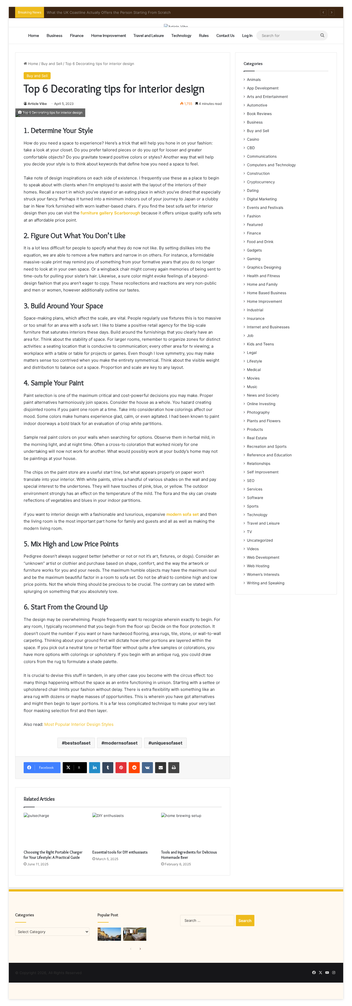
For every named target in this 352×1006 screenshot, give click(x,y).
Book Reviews (259, 113)
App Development (263, 88)
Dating (252, 190)
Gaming (253, 259)
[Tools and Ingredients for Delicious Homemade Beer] (191, 830)
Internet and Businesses (268, 327)
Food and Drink (260, 241)
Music (252, 387)
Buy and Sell (51, 63)
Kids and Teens (260, 344)
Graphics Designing (264, 267)
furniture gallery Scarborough (110, 213)
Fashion (254, 216)
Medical (254, 369)
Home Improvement (108, 35)
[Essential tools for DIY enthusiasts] (122, 830)
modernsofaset (121, 743)
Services (254, 489)
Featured (255, 224)
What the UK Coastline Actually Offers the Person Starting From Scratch (109, 12)
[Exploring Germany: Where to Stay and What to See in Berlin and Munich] (109, 934)
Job (250, 335)
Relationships (258, 463)
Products (255, 429)
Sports (252, 506)
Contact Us (225, 35)
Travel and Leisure (149, 35)
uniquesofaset (166, 743)
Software (255, 497)
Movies (253, 378)
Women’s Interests (263, 574)
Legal (252, 352)
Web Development (263, 557)
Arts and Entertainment (267, 96)
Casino (253, 139)
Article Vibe (37, 104)
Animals (254, 79)
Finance (77, 35)
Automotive (257, 105)
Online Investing (261, 404)
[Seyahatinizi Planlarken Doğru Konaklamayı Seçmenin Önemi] (135, 934)
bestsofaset (77, 743)
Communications (262, 156)
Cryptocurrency (261, 182)
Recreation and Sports (267, 446)
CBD (251, 148)
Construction (258, 173)
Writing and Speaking (265, 583)
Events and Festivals (265, 207)
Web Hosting (258, 566)
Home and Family (262, 284)
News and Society (263, 395)
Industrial (255, 310)
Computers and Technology (271, 165)
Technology (181, 35)
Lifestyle (254, 361)
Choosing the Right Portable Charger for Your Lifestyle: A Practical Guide (53, 855)
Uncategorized (260, 540)
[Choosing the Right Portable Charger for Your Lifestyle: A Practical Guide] (54, 830)
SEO (250, 480)
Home (33, 35)
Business (54, 35)
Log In (247, 35)
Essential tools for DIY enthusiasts (120, 852)
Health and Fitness (263, 276)
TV (249, 532)
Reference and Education (269, 455)
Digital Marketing (262, 199)
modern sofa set (182, 514)
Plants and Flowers (263, 421)
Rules (204, 35)
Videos (253, 549)
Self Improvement (263, 472)
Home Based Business (266, 293)
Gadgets (254, 250)
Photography (258, 412)
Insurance (256, 318)
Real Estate (257, 438)
